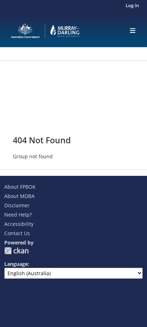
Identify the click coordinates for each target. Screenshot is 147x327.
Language (16, 264)
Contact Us (17, 233)
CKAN (16, 250)
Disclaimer (17, 205)
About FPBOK (20, 186)
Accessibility (19, 224)
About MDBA (19, 196)
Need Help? (18, 214)
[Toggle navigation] (132, 31)
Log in (132, 5)
